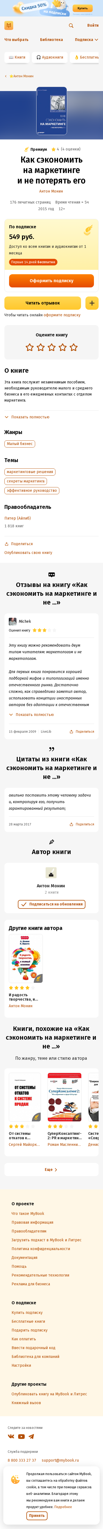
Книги (20, 57)
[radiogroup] (51, 348)
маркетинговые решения (30, 472)
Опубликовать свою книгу (28, 552)
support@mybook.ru (60, 1460)
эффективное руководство (32, 490)
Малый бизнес (20, 443)
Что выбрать (16, 39)
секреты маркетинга (25, 481)
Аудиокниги (52, 57)
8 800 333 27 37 (22, 1460)
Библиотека (51, 39)
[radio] (29, 347)
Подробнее (63, 1507)
